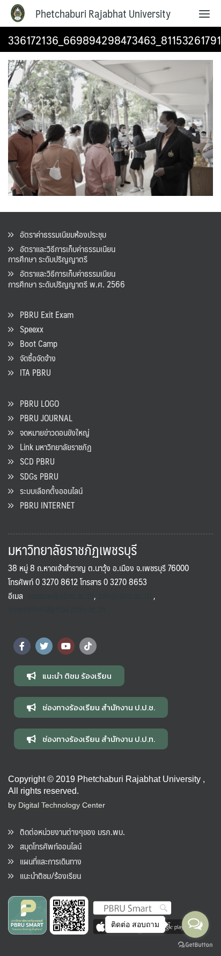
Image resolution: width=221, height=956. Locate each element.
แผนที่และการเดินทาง (47, 861)
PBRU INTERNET (44, 505)
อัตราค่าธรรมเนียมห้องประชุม (59, 234)
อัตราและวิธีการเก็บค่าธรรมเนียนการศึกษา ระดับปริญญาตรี (61, 253)
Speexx (28, 329)
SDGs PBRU (35, 476)
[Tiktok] (88, 646)
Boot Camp (35, 343)
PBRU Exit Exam (43, 314)
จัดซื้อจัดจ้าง (34, 358)
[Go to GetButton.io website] (195, 945)
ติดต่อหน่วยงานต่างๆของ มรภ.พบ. (69, 831)
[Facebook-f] (22, 646)
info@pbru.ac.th (124, 595)
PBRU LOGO (36, 403)
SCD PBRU (34, 461)
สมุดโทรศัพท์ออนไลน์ (47, 846)
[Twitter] (44, 646)
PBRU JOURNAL (42, 418)
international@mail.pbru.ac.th (56, 609)
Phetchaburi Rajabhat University (103, 13)
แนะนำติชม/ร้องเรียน (47, 875)
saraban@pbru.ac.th (60, 595)
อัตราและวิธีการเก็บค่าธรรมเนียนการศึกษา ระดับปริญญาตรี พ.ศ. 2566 (66, 278)
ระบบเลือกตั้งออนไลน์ (48, 490)
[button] (69, 675)
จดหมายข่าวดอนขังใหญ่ (51, 432)
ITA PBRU (32, 372)
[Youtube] (66, 646)
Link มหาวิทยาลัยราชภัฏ (52, 446)
